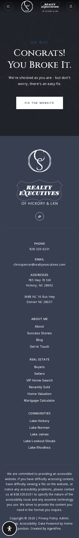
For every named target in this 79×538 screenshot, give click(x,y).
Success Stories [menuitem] (39, 333)
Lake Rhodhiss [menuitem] (39, 447)
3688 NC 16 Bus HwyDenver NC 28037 (39, 299)
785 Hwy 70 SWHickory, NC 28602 (39, 282)
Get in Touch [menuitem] (39, 346)
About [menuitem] (39, 326)
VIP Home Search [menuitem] (39, 380)
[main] (39, 68)
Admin (64, 518)
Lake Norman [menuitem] (39, 427)
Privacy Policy (48, 518)
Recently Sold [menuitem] (39, 387)
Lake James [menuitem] (39, 434)
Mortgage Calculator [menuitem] (39, 400)
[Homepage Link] (27, 6)
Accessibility (28, 523)
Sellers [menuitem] (39, 373)
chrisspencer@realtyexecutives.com (39, 264)
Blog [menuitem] (39, 340)
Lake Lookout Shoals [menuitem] (40, 441)
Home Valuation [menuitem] (39, 394)
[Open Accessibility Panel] (9, 528)
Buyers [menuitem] (39, 367)
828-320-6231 (39, 249)
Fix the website (39, 102)
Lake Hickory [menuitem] (40, 421)
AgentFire (54, 528)
